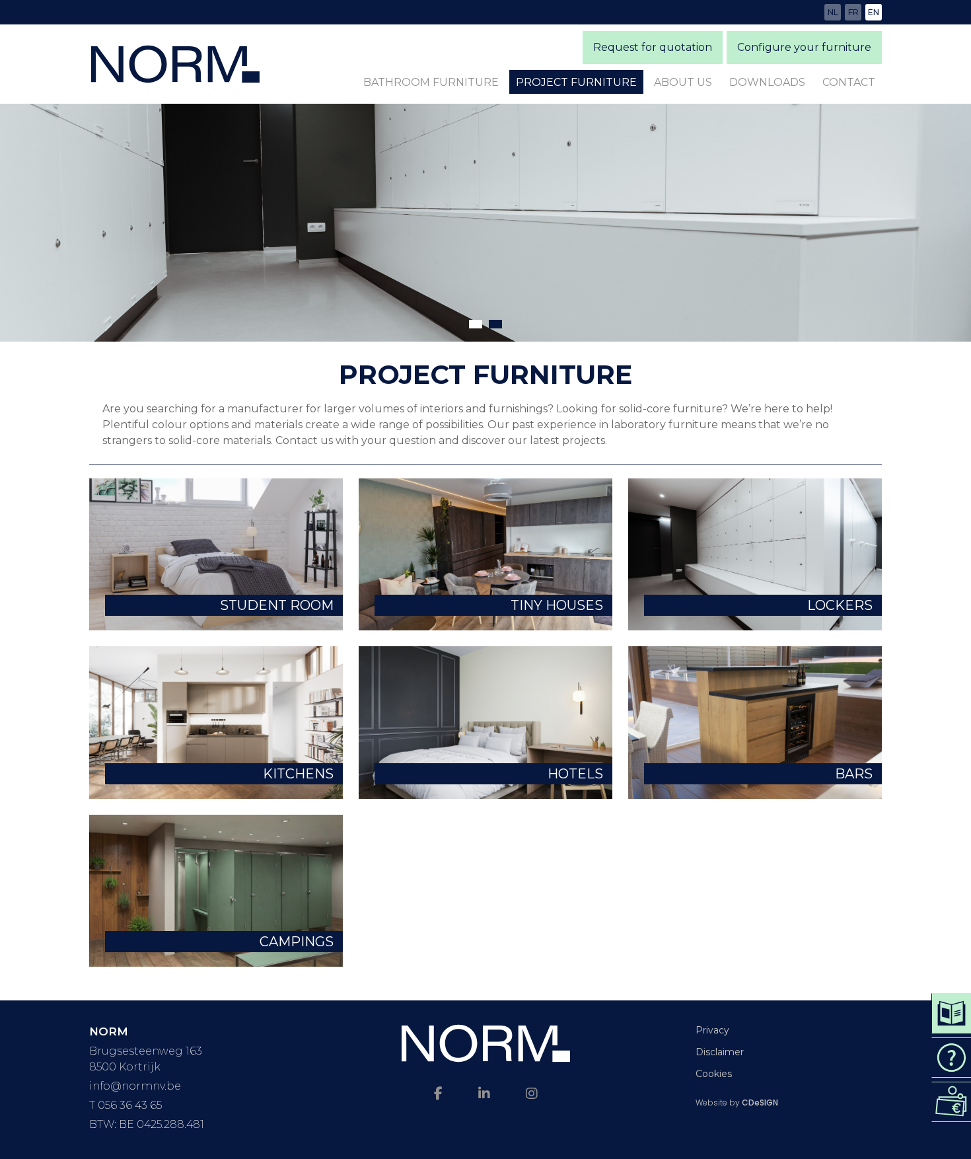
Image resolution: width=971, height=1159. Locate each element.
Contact (848, 82)
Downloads (767, 82)
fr (853, 12)
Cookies (714, 1074)
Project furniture (576, 82)
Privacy (712, 1030)
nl (833, 12)
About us (683, 82)
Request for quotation (652, 47)
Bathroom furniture (431, 82)
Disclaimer (720, 1052)
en (873, 12)
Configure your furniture (804, 47)
